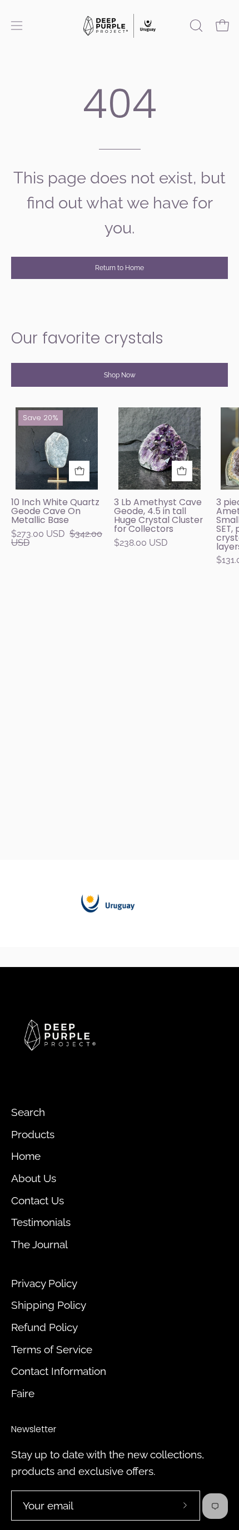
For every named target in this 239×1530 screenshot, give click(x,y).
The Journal (39, 1244)
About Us (33, 1178)
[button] (195, 25)
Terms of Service (51, 1349)
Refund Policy (44, 1327)
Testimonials (41, 1222)
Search (28, 1112)
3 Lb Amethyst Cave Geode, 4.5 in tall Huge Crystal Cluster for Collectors (158, 515)
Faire (22, 1393)
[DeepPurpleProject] (119, 25)
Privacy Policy (44, 1283)
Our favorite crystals (87, 338)
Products (32, 1134)
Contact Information (58, 1371)
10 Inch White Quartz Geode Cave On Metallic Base (55, 511)
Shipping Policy (48, 1305)
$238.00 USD (140, 543)
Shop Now (120, 375)
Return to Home (119, 268)
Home (26, 1156)
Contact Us (37, 1200)
